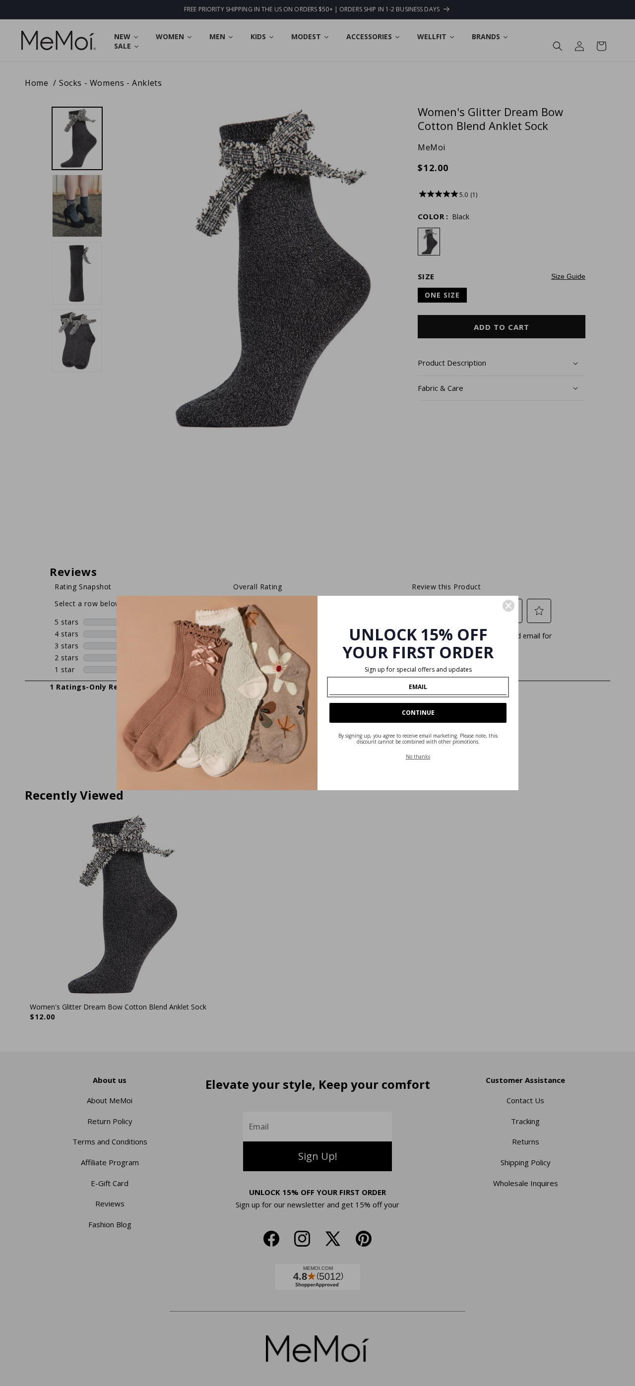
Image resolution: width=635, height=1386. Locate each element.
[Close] (508, 606)
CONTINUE (418, 712)
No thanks (418, 756)
